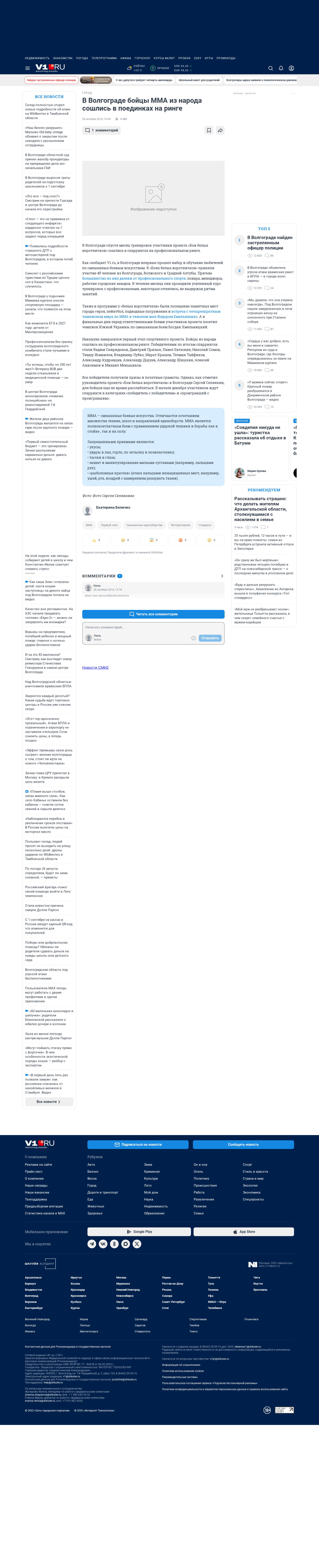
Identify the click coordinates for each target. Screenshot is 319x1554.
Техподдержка (36, 1199)
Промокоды (226, 58)
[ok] (114, 1244)
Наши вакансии (37, 1192)
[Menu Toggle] (27, 68)
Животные (95, 1206)
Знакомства (63, 58)
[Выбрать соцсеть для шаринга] (220, 130)
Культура (151, 1178)
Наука (148, 1199)
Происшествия (205, 1185)
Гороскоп (142, 58)
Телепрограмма (104, 58)
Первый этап (109, 525)
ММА (89, 525)
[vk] (103, 1244)
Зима (148, 1165)
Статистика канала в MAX (45, 1213)
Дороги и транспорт (102, 1192)
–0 (219, 603)
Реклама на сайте (38, 1165)
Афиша (125, 58)
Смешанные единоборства (144, 525)
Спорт (247, 1165)
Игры (209, 58)
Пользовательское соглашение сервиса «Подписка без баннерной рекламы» (210, 1383)
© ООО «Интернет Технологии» (94, 1410)
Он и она (200, 1165)
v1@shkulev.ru (71, 1376)
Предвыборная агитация (44, 1206)
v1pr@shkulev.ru (219, 1358)
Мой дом (151, 1192)
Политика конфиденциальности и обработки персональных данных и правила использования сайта (225, 1389)
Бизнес (93, 1172)
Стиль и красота (255, 1172)
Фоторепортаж (180, 525)
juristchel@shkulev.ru (124, 1379)
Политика (201, 1178)
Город (91, 1185)
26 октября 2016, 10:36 (96, 119)
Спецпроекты (253, 1199)
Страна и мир (253, 1178)
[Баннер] (96, 80)
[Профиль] (291, 68)
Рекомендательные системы (179, 1377)
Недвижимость (37, 58)
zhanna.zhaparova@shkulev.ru (43, 1394)
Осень (198, 1172)
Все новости (49, 96)
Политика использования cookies (183, 1371)
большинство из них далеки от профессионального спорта (134, 278)
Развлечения (204, 1199)
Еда (90, 1199)
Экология (250, 1185)
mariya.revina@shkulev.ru (40, 1400)
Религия (200, 1206)
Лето (148, 1185)
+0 (207, 603)
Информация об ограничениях (181, 1364)
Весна (92, 1178)
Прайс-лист (34, 1172)
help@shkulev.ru (53, 1382)
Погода (82, 58)
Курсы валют (164, 58)
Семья (199, 1213)
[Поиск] (270, 68)
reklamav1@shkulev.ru (248, 1346)
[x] (137, 1244)
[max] (125, 1244)
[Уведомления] (281, 68)
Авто (91, 1165)
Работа (199, 1192)
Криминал (152, 1172)
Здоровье (94, 1213)
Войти (97, 639)
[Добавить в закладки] (209, 130)
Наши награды (36, 1185)
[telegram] (91, 1244)
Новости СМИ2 (95, 667)
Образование (154, 1213)
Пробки (184, 58)
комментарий (105, 130)
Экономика (251, 1192)
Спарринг (205, 525)
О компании (34, 1178)
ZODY (197, 58)
